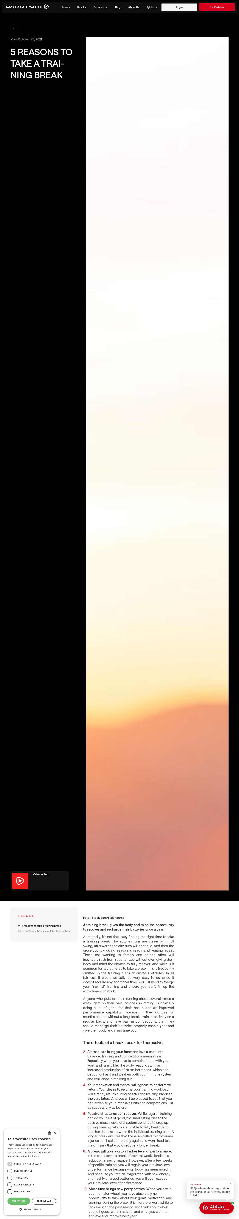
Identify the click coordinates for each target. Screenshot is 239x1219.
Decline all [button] (44, 1201)
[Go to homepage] (27, 7)
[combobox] (152, 7)
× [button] (54, 1133)
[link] (217, 7)
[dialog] (32, 1171)
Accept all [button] (19, 1201)
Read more (33, 1156)
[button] (66, 7)
